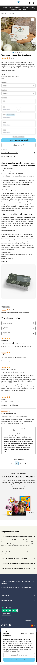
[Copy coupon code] (25, 7)
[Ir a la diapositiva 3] (17, 53)
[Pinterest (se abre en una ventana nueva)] (10, 625)
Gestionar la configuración (19, 655)
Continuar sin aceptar (27, 633)
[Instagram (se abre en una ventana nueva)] (5, 625)
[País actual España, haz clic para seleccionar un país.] (33, 626)
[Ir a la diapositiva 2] (15, 53)
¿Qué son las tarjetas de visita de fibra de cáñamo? (16, 536)
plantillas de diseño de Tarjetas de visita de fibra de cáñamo (16, 255)
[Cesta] (34, 3)
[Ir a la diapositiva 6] (24, 53)
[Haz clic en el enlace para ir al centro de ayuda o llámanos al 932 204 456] (30, 3)
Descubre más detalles (8, 70)
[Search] (33, 323)
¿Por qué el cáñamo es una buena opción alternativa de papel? (18, 552)
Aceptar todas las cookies (19, 659)
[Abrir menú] (3, 2)
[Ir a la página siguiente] (25, 463)
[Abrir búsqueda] (7, 3)
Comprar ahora (22, 9)
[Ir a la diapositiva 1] (13, 53)
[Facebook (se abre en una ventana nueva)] (2, 625)
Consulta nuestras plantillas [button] (17, 140)
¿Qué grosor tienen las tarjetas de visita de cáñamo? (17, 563)
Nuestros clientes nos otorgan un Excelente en (16, 620)
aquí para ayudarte (20, 587)
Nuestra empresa (6, 600)
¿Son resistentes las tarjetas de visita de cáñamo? (16, 568)
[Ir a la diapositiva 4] (19, 53)
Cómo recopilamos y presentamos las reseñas (15, 312)
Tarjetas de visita (11, 13)
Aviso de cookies (15, 651)
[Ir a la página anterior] (11, 463)
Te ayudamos (5, 595)
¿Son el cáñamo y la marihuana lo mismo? (14, 558)
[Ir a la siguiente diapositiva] (35, 8)
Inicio (2, 13)
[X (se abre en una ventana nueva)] (7, 625)
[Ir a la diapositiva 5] (22, 53)
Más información (18, 488)
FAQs (2, 261)
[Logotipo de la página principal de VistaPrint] (18, 3)
